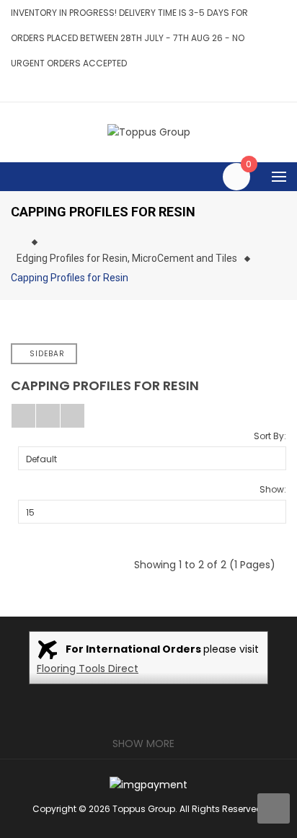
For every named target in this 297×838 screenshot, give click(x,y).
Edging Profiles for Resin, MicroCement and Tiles (127, 258)
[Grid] (23, 416)
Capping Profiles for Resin (69, 277)
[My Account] (282, 88)
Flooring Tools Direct (87, 668)
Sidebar (47, 353)
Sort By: (270, 436)
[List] (48, 416)
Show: (273, 489)
